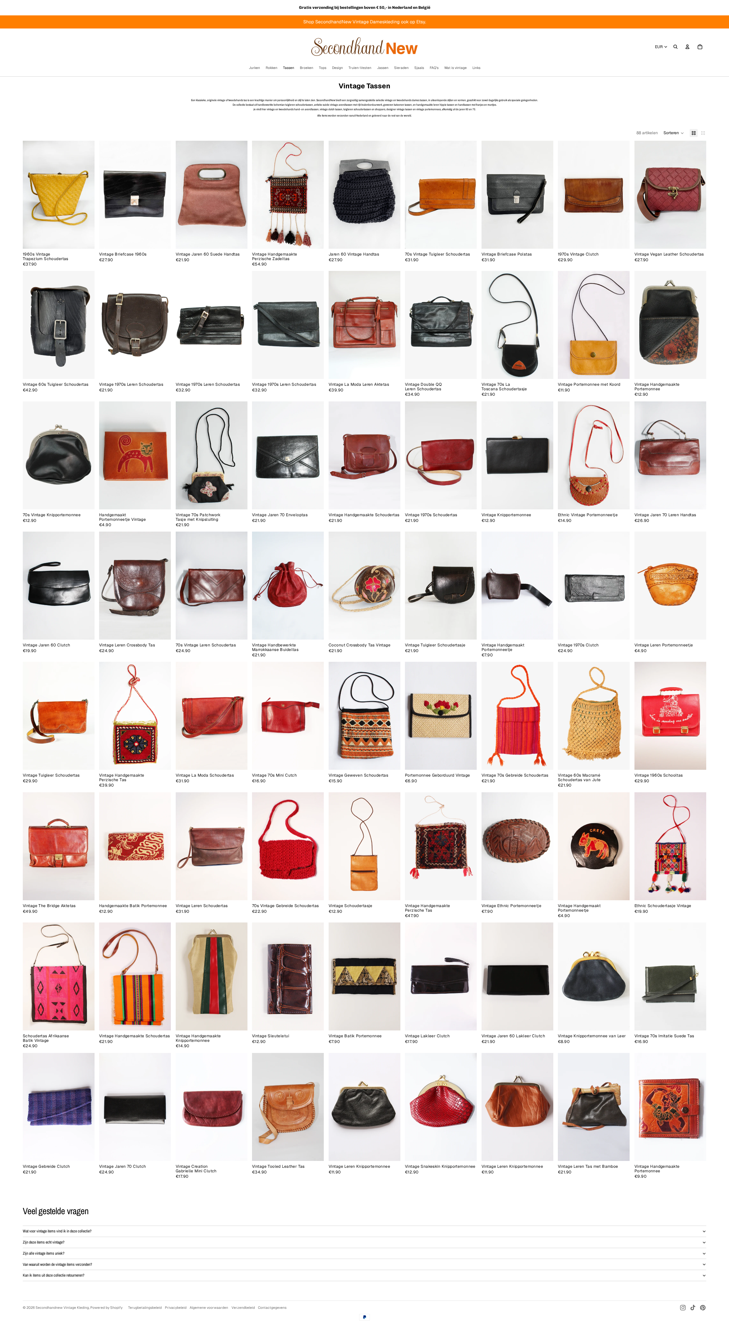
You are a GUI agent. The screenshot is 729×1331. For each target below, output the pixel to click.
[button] (674, 133)
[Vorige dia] (31, 194)
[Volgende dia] (86, 194)
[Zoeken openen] (675, 46)
